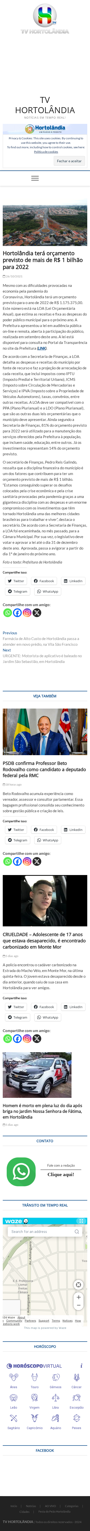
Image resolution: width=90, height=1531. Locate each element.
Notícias (31, 1506)
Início (13, 1506)
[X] (36, 612)
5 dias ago (11, 956)
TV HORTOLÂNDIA (45, 105)
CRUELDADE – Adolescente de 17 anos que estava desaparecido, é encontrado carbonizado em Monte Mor (44, 940)
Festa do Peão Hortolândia (54, 1511)
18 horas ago (13, 784)
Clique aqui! (61, 1174)
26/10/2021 (14, 276)
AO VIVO (50, 1506)
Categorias (71, 1506)
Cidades (25, 1511)
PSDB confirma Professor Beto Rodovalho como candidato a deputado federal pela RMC (44, 769)
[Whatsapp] (7, 612)
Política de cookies (46, 152)
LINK (42, 348)
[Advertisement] (45, 63)
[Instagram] (27, 612)
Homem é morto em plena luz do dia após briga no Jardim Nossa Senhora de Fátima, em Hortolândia (42, 1111)
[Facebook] (17, 612)
